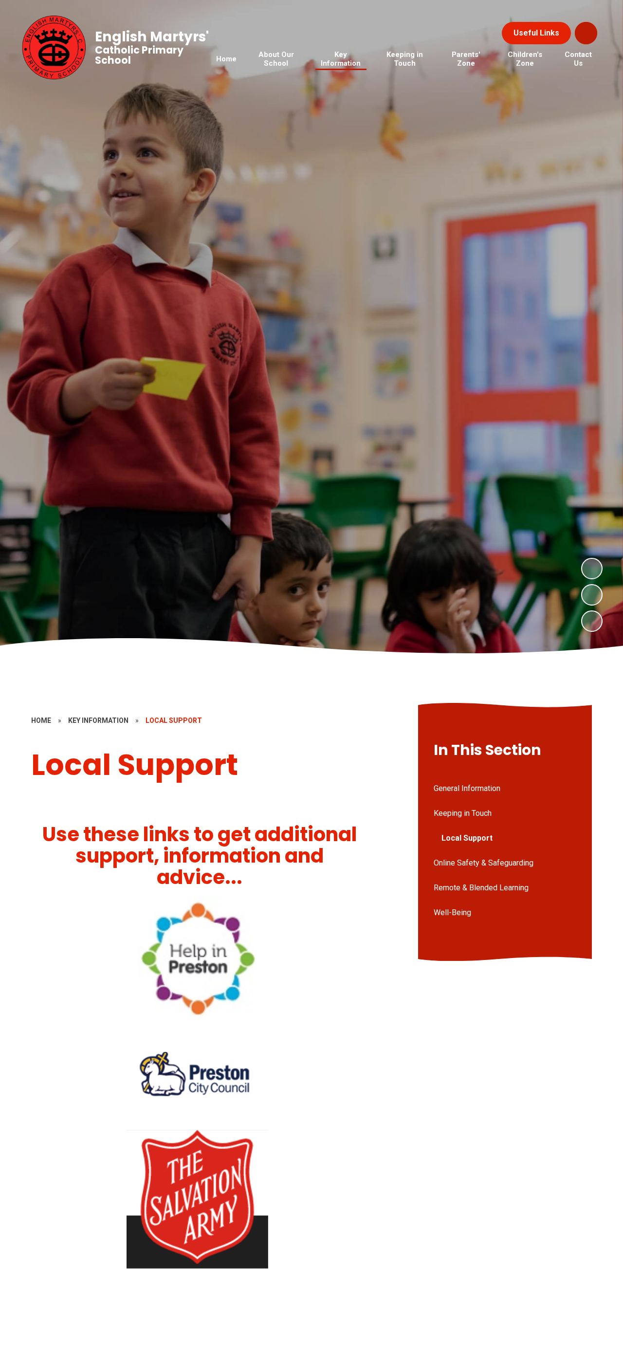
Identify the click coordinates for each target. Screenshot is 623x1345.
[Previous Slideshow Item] (592, 595)
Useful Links (536, 32)
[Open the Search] (586, 33)
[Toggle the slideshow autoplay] (592, 621)
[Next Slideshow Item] (592, 568)
